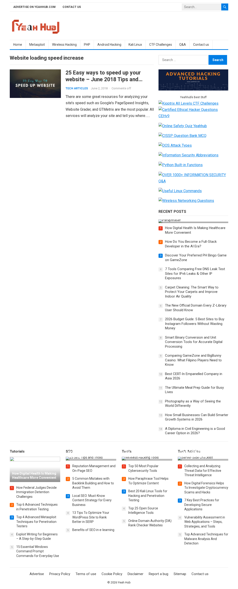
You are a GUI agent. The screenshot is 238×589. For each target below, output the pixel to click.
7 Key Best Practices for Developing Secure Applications (201, 504)
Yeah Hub (124, 582)
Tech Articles (77, 88)
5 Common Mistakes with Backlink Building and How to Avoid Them (93, 483)
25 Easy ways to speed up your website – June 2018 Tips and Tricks (103, 79)
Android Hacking (109, 44)
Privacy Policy (59, 574)
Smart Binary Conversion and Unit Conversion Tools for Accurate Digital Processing (193, 342)
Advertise (37, 574)
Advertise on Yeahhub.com (34, 7)
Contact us (72, 7)
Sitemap (180, 574)
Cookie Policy (112, 574)
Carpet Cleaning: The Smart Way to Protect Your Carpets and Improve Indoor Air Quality (191, 291)
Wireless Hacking (64, 44)
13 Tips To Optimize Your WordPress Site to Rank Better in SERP (90, 517)
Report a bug (158, 574)
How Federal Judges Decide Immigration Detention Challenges (36, 492)
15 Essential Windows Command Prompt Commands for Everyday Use (37, 551)
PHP (87, 44)
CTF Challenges (160, 44)
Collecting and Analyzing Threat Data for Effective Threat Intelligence (202, 470)
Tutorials (17, 451)
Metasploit (37, 44)
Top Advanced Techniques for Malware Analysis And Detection (206, 538)
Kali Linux (135, 44)
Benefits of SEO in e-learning (93, 530)
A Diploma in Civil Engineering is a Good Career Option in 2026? (195, 431)
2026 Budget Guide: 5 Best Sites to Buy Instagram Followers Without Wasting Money (194, 323)
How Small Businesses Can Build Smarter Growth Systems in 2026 (196, 417)
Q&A (182, 44)
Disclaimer (135, 574)
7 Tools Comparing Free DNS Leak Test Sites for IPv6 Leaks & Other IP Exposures (195, 273)
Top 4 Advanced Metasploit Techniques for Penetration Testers (36, 521)
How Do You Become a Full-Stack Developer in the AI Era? (191, 243)
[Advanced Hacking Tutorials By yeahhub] (193, 89)
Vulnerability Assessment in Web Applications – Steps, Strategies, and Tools (204, 521)
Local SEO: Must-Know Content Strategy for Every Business (92, 500)
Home (17, 44)
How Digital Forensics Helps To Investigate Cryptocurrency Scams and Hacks (206, 487)
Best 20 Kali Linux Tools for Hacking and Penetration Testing (147, 495)
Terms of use (86, 574)
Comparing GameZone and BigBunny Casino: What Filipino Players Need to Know (193, 360)
